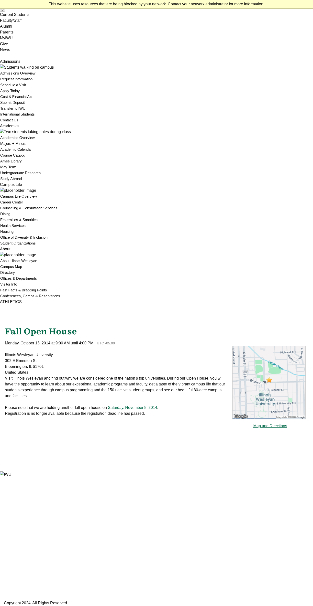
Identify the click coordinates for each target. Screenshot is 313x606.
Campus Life (11, 184)
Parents (6, 32)
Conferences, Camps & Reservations (30, 296)
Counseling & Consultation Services (28, 208)
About (5, 249)
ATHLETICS (11, 302)
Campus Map (11, 267)
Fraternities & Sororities (19, 220)
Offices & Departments (18, 278)
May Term (8, 167)
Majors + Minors (13, 143)
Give (4, 44)
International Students (17, 114)
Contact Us (9, 120)
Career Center (11, 202)
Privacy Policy (11, 550)
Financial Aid (10, 539)
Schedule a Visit (13, 85)
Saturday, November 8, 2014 (132, 407)
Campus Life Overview (18, 196)
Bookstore (8, 509)
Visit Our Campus (14, 594)
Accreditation (10, 562)
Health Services (13, 225)
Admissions (10, 61)
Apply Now (9, 575)
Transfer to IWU (12, 108)
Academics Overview (17, 138)
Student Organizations (18, 243)
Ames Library (11, 161)
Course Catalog (12, 155)
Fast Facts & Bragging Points (23, 290)
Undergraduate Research (20, 173)
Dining (5, 214)
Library (5, 544)
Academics (9, 126)
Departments (10, 527)
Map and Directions (270, 426)
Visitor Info (8, 284)
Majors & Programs (16, 521)
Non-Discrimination (15, 556)
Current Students (14, 14)
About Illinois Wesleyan (18, 261)
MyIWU (6, 38)
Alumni (6, 26)
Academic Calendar (16, 149)
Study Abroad (11, 179)
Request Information (16, 79)
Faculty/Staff (11, 20)
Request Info (10, 584)
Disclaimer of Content (17, 568)
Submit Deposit (12, 102)
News (5, 50)
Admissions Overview (17, 73)
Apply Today (10, 91)
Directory (7, 272)
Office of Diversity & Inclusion (23, 237)
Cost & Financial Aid (16, 97)
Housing (6, 231)
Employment (10, 533)
